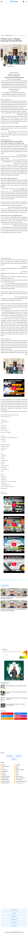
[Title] (14, 670)
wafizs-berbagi (19, 776)
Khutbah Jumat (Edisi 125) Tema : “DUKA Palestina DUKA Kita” (16, 699)
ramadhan (18, 764)
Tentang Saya (14, 910)
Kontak (14, 913)
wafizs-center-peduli (20, 778)
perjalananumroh (6, 782)
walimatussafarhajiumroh (21, 781)
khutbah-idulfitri (5, 778)
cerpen (3, 764)
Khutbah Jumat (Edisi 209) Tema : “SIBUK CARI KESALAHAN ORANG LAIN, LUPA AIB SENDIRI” (13, 610)
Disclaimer (14, 916)
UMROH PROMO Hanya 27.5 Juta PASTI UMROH (16, 685)
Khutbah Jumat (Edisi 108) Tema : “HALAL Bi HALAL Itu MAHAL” (15, 705)
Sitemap (14, 925)
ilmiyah (3, 773)
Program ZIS (14, 919)
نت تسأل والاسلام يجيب (20, 782)
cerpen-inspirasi (5, 766)
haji (3, 768)
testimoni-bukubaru (20, 769)
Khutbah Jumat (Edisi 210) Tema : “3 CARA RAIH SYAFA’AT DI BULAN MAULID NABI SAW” (13, 598)
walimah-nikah (19, 779)
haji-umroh (4, 769)
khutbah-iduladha (6, 776)
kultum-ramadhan (6, 781)
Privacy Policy (14, 922)
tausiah (17, 768)
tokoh (17, 771)
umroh (17, 773)
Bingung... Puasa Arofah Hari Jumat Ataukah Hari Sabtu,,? (16, 692)
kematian (4, 774)
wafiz (17, 774)
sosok (17, 766)
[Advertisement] (14, 19)
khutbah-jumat (6, 48)
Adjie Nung (13, 932)
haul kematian (5, 771)
